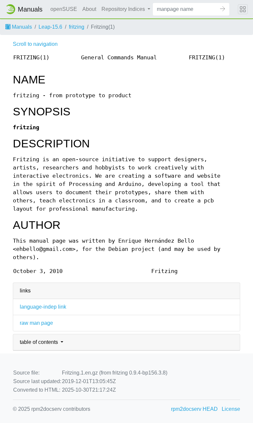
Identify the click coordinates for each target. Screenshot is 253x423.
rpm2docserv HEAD (194, 409)
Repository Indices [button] (123, 9)
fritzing (76, 27)
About (89, 9)
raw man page (36, 323)
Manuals (21, 27)
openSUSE (63, 9)
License (231, 409)
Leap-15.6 (50, 27)
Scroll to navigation (35, 44)
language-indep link (43, 307)
